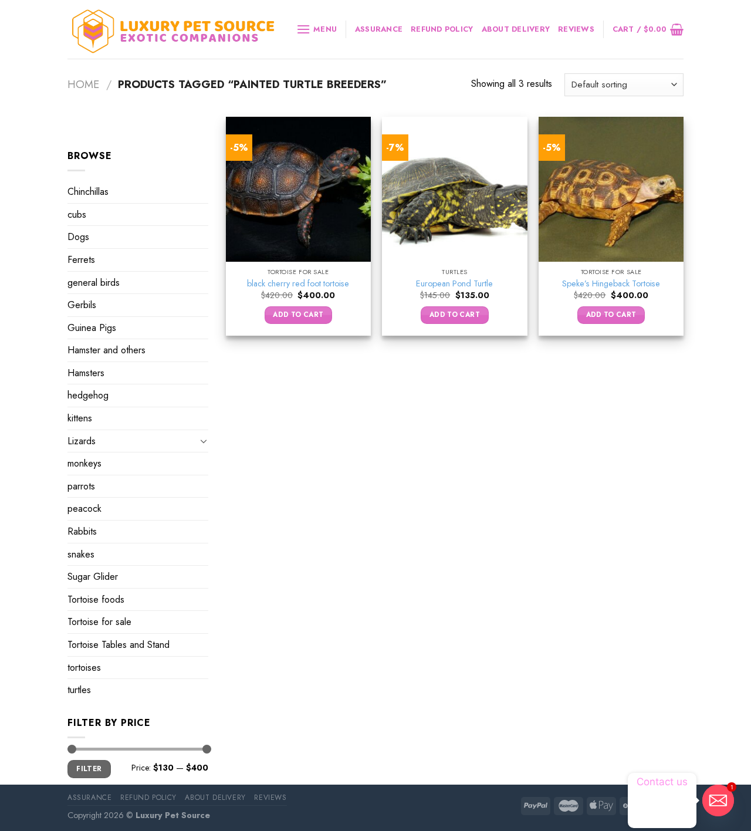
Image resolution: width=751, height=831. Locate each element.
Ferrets (81, 259)
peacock (84, 508)
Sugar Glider (92, 576)
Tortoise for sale (99, 622)
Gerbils (81, 305)
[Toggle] (203, 441)
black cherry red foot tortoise (298, 283)
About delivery (516, 29)
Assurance (378, 29)
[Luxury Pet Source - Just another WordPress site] (173, 29)
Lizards (81, 441)
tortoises (84, 667)
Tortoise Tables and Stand (118, 644)
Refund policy (442, 29)
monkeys (84, 463)
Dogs (78, 237)
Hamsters (85, 373)
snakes (80, 554)
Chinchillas (88, 191)
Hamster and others (106, 350)
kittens (79, 418)
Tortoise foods (95, 599)
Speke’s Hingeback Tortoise (611, 283)
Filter (89, 768)
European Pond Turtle (454, 283)
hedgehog (88, 395)
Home (83, 84)
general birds (93, 282)
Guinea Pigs (91, 328)
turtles (79, 690)
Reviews (576, 29)
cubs (76, 214)
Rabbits (82, 531)
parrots (81, 486)
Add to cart (298, 314)
